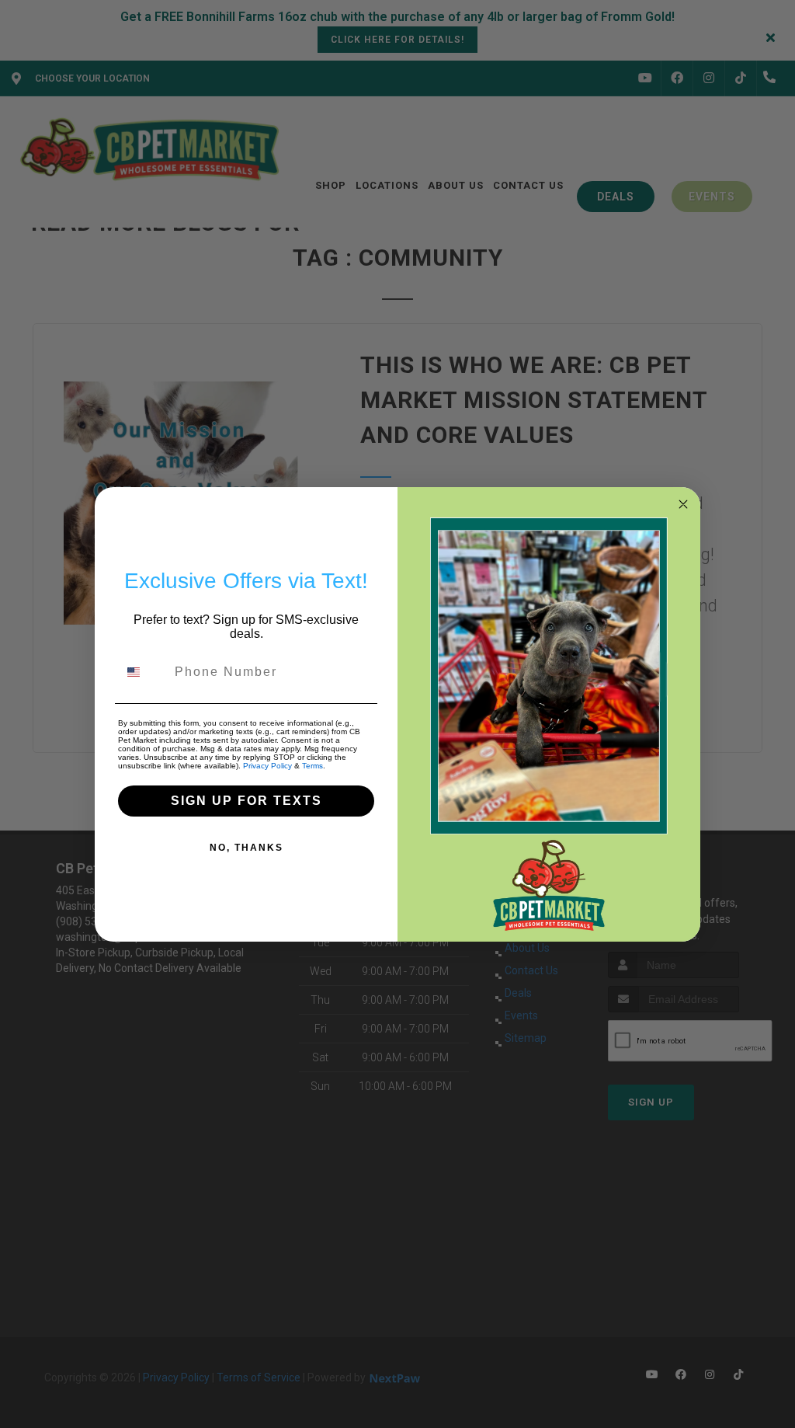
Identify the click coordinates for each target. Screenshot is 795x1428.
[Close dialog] (683, 504)
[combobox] (143, 672)
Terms (312, 765)
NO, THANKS (246, 847)
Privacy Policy (267, 765)
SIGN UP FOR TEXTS (246, 800)
